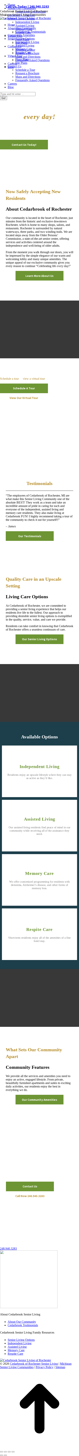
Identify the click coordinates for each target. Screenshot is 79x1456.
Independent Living (39, 766)
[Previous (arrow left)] (1, 1455)
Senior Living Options (21, 1339)
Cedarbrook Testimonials (23, 1325)
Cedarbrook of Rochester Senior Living (34, 1363)
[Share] (5, 1451)
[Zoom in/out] (13, 1451)
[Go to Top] (39, 1447)
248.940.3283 (8, 1248)
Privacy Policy (44, 1367)
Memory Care (39, 873)
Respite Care (39, 929)
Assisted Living (39, 819)
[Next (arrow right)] (5, 1455)
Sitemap (60, 1367)
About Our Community (22, 1321)
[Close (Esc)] (1, 1451)
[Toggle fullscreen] (9, 1451)
